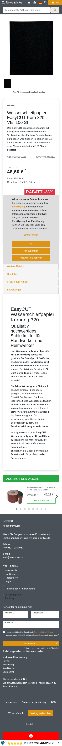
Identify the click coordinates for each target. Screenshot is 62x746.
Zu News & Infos (12, 2)
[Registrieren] (35, 2)
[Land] (40, 2)
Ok (31, 243)
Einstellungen (31, 234)
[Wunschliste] (45, 2)
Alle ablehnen (31, 250)
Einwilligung (18, 206)
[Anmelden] (29, 2)
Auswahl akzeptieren (31, 257)
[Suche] (55, 10)
